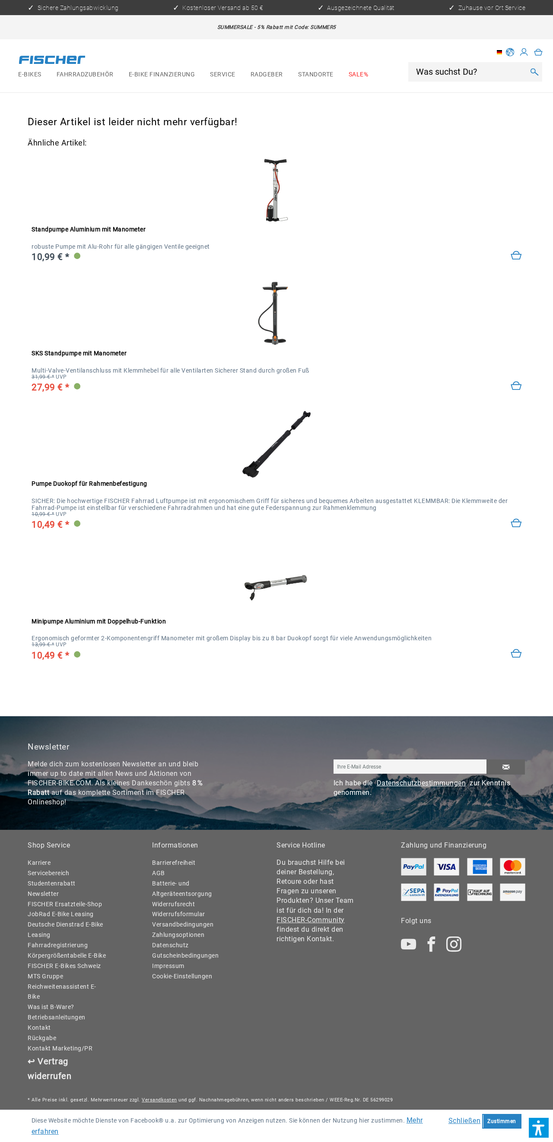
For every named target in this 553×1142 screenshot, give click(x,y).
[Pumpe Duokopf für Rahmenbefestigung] (516, 524)
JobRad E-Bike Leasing (61, 914)
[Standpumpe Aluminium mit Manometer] (516, 256)
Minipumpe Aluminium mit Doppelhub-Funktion (99, 621)
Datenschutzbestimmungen (421, 783)
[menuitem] (30, 74)
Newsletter (43, 893)
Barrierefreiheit (173, 862)
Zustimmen (501, 1121)
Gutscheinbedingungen (185, 955)
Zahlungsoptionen (178, 934)
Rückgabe (42, 1037)
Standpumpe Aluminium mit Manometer (89, 229)
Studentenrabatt (52, 883)
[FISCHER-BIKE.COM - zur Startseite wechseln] (52, 61)
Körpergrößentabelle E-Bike (67, 955)
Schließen (464, 1121)
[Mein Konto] (524, 52)
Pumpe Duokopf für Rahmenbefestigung (89, 483)
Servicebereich (48, 873)
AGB (158, 873)
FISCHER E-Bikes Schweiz (64, 965)
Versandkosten (159, 1100)
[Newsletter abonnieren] (505, 767)
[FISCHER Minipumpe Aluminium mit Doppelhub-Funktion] (276, 581)
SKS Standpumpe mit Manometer (79, 353)
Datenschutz (170, 945)
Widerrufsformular (178, 914)
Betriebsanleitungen (57, 1017)
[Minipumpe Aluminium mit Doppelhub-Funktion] (516, 654)
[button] (539, 1128)
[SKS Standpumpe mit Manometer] (276, 314)
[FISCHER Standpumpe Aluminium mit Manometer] (276, 190)
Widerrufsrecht (173, 904)
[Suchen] (534, 72)
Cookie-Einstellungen (182, 976)
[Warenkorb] (538, 52)
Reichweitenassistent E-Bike (62, 991)
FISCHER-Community (310, 920)
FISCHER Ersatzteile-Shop (65, 904)
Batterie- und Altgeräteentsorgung (182, 888)
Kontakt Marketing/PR (60, 1048)
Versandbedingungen (182, 924)
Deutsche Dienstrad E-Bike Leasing (65, 929)
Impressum (168, 965)
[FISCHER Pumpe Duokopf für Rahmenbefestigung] (276, 444)
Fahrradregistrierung (58, 945)
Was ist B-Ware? (51, 1006)
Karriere (39, 862)
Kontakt (39, 1027)
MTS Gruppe (45, 976)
